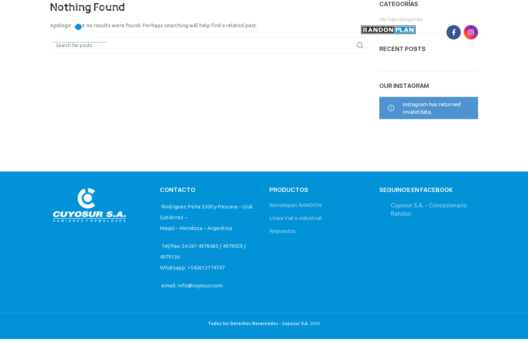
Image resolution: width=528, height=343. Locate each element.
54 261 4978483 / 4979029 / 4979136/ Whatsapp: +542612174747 (118, 7)
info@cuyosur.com (212, 7)
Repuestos (282, 231)
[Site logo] (79, 32)
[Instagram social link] (471, 32)
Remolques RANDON (295, 205)
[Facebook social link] (453, 32)
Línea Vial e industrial (295, 218)
